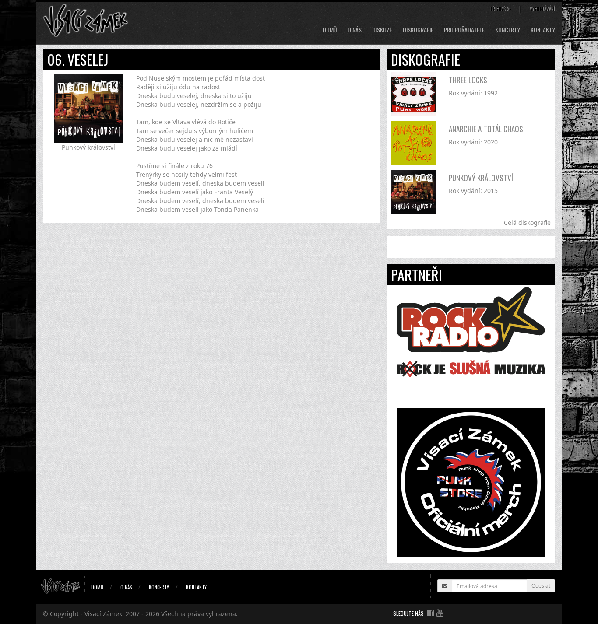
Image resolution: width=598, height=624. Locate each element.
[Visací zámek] (85, 20)
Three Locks (468, 79)
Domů (330, 29)
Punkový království (481, 177)
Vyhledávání (542, 8)
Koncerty (507, 29)
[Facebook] (430, 612)
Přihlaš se (500, 8)
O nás (355, 29)
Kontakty (543, 29)
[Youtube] (439, 612)
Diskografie (418, 29)
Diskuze (382, 29)
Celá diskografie (527, 222)
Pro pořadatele (464, 29)
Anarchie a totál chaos (486, 128)
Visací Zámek (103, 614)
